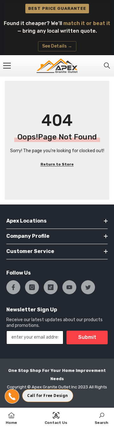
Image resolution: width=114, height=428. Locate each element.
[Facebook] (13, 287)
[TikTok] (51, 287)
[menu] (7, 65)
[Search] (107, 65)
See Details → (57, 46)
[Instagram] (32, 287)
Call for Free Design (47, 395)
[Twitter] (88, 287)
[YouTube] (69, 287)
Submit (87, 337)
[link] (101, 418)
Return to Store (57, 164)
